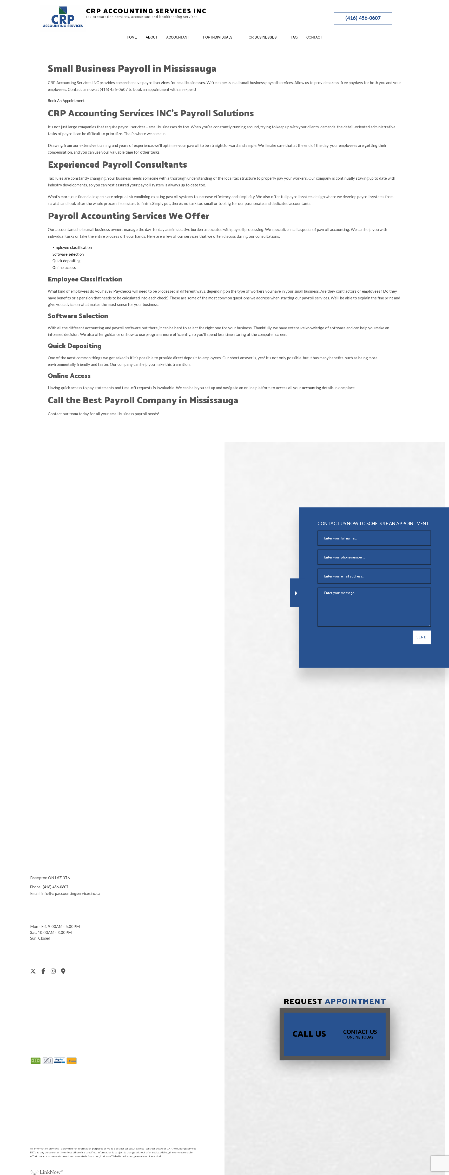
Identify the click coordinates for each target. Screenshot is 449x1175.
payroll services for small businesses (173, 82)
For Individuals (218, 37)
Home (132, 37)
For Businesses (262, 37)
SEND (422, 637)
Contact (314, 37)
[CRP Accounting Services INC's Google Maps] (65, 972)
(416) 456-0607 (363, 18)
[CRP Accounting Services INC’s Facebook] (46, 972)
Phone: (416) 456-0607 (49, 887)
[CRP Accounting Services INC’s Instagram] (55, 972)
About (151, 37)
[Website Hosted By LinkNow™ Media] (46, 1171)
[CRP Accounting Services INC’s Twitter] (35, 972)
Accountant (177, 37)
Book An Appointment (66, 101)
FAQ (294, 37)
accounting (311, 387)
